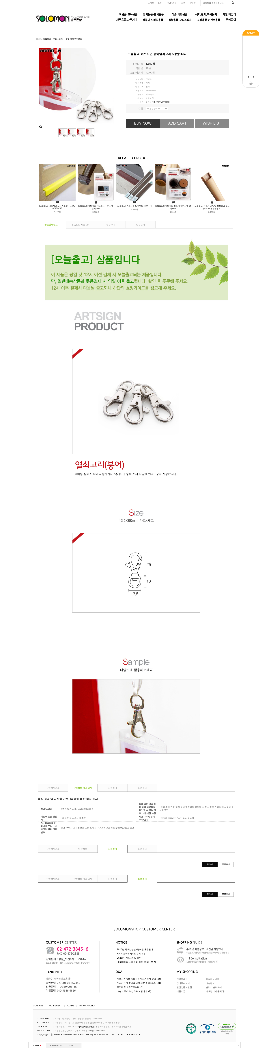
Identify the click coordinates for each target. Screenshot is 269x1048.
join (160, 2)
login (151, 2)
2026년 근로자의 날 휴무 (129, 958)
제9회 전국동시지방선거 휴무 (131, 953)
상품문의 (140, 224)
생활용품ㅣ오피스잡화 (53, 39)
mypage (171, 2)
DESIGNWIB (133, 1034)
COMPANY (38, 1005)
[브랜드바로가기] (161, 102)
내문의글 (181, 991)
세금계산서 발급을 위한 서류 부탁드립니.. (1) (139, 983)
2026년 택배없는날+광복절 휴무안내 (135, 949)
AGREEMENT (55, 1005)
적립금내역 (182, 979)
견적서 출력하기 (214, 987)
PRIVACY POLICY (87, 1005)
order (193, 2)
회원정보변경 (212, 979)
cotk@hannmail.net (96, 1030)
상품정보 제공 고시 (81, 224)
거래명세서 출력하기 (216, 991)
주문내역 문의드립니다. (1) (130, 987)
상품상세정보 (51, 224)
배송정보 (82, 849)
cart (183, 2)
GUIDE (70, 1005)
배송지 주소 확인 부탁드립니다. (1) (134, 991)
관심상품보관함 (184, 987)
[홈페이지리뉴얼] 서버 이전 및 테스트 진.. (137, 962)
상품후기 (110, 224)
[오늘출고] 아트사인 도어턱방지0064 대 (134, 206)
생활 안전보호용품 (73, 39)
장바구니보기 (183, 983)
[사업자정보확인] (86, 1026)
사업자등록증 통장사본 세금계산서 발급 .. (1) (139, 978)
